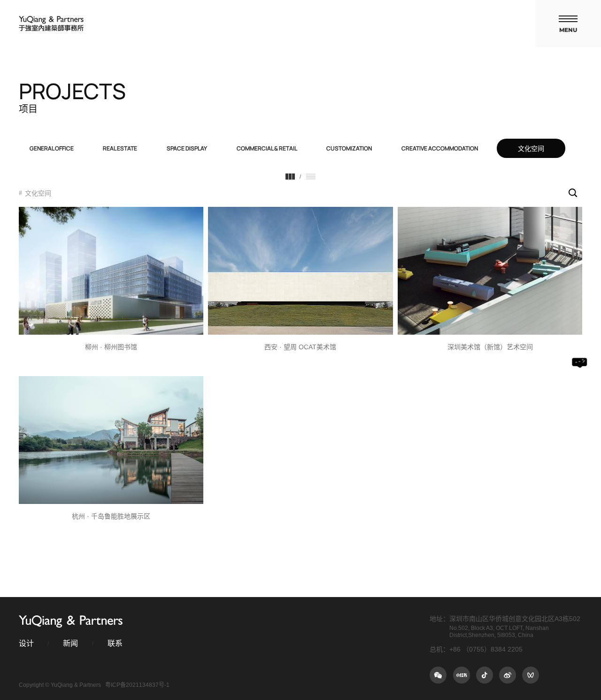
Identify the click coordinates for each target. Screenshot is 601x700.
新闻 (70, 643)
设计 (26, 643)
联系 (115, 643)
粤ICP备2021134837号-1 (137, 685)
